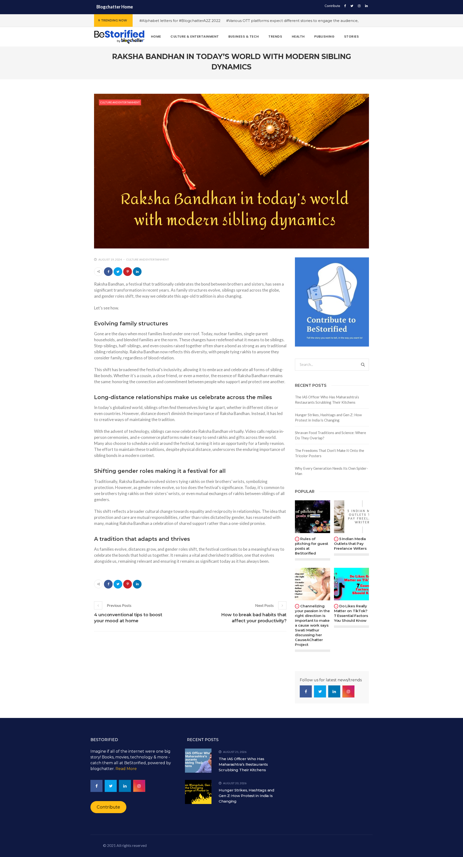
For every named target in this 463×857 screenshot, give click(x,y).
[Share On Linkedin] (137, 271)
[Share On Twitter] (118, 271)
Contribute (332, 6)
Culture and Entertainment (120, 102)
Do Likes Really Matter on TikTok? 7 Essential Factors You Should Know (351, 613)
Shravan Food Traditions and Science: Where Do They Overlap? (330, 435)
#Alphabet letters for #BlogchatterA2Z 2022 (179, 20)
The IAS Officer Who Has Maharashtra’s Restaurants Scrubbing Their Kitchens (327, 400)
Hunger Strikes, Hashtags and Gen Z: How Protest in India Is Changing (328, 417)
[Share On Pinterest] (127, 271)
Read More (126, 768)
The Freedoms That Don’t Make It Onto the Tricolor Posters (329, 453)
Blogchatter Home (114, 6)
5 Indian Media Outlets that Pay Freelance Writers (350, 543)
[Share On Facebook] (108, 271)
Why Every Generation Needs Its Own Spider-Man (331, 471)
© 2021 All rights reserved (125, 845)
